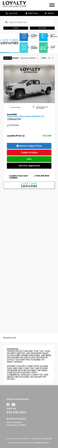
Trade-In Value (29, 152)
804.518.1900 (42, 176)
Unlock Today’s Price (30, 145)
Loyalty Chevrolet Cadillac (18, 177)
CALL (29, 159)
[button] (52, 83)
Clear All (7, 58)
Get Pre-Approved (29, 165)
